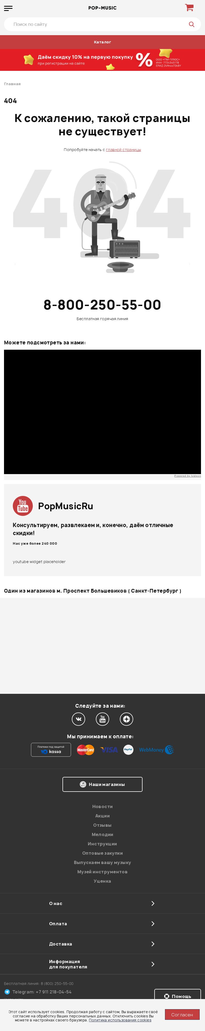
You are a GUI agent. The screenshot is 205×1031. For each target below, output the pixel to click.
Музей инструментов (102, 872)
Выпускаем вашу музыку (102, 862)
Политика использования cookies (120, 1020)
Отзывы (102, 825)
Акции (102, 816)
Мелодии (102, 834)
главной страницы (123, 149)
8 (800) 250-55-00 (57, 983)
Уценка (102, 881)
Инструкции (102, 844)
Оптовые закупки (102, 853)
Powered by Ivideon (187, 475)
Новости (102, 806)
